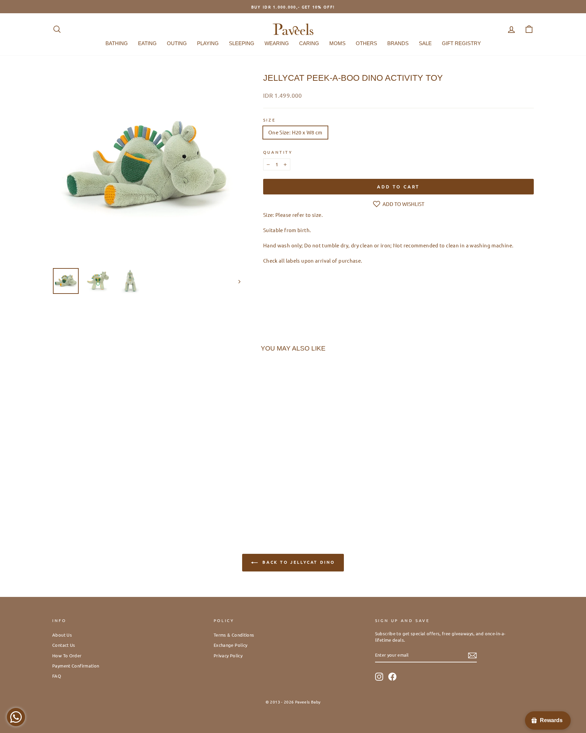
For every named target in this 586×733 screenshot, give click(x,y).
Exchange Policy (231, 645)
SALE (425, 43)
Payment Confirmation (75, 666)
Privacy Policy (228, 655)
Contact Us (63, 645)
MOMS (337, 43)
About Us (62, 635)
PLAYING (208, 43)
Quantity (278, 152)
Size (269, 120)
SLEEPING (241, 43)
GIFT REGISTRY (461, 43)
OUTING (177, 43)
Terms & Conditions (234, 635)
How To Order (67, 655)
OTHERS (366, 43)
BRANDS (398, 43)
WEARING (277, 43)
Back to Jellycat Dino (297, 562)
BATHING (116, 43)
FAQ (56, 676)
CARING (309, 43)
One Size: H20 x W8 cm (295, 132)
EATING (147, 43)
